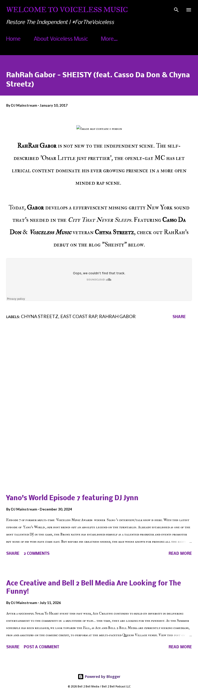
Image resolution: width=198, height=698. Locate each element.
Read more (180, 554)
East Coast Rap (78, 316)
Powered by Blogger (102, 676)
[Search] (176, 9)
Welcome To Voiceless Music (67, 9)
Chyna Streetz (39, 316)
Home (13, 39)
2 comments (37, 554)
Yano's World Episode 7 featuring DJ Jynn (72, 498)
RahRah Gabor (117, 316)
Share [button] (179, 317)
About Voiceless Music (61, 39)
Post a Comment (41, 647)
